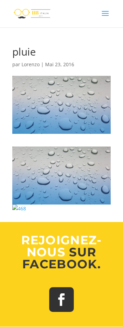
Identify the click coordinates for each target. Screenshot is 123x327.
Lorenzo (31, 64)
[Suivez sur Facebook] (61, 299)
